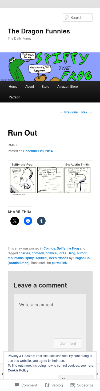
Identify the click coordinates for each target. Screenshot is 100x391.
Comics (49, 248)
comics (51, 253)
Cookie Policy (18, 370)
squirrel (41, 257)
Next (87, 112)
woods (63, 257)
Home (13, 86)
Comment (67, 343)
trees (53, 257)
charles (24, 253)
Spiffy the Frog (68, 248)
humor (82, 253)
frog (72, 253)
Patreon (14, 97)
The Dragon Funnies (39, 30)
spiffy (29, 257)
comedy (38, 253)
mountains (16, 257)
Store (45, 86)
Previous (69, 112)
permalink (59, 262)
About (29, 86)
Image (13, 145)
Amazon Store (67, 86)
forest (62, 253)
